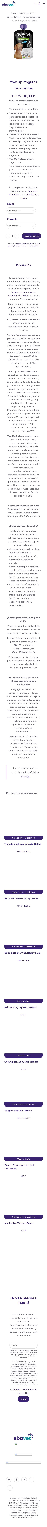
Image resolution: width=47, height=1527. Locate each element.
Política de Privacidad (19, 1503)
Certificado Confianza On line (18, 1501)
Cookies (33, 1510)
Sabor (10, 203)
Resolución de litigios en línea (23, 1513)
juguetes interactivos (22, 292)
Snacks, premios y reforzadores (26, 246)
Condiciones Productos (19, 1510)
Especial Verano (22, 244)
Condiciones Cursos (29, 1508)
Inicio (13, 13)
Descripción (23, 265)
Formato (12, 219)
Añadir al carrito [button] (23, 1001)
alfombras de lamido (18, 295)
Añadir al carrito (31, 236)
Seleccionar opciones (23, 838)
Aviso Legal (35, 1501)
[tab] (23, 265)
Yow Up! (25, 776)
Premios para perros (31, 17)
